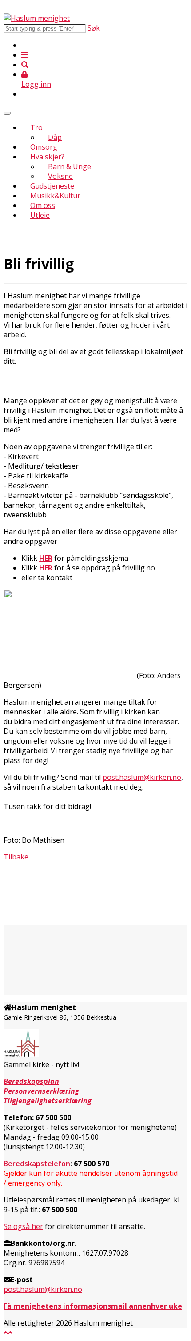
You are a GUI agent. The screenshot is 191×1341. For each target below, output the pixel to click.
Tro (36, 127)
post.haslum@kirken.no (142, 777)
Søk (94, 28)
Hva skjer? (47, 157)
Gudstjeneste (52, 186)
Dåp (55, 137)
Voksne (60, 176)
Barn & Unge (69, 166)
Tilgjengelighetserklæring (48, 1101)
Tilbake (16, 857)
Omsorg (43, 147)
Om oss (42, 205)
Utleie (40, 215)
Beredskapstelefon (37, 1163)
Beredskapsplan (31, 1081)
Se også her (23, 1226)
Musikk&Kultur (55, 195)
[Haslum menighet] (37, 18)
